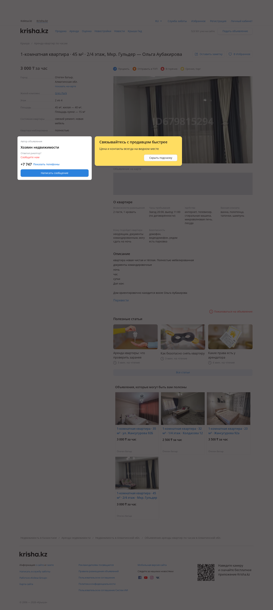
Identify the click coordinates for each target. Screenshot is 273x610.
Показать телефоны (46, 164)
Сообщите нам (30, 157)
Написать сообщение (54, 173)
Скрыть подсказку (160, 158)
